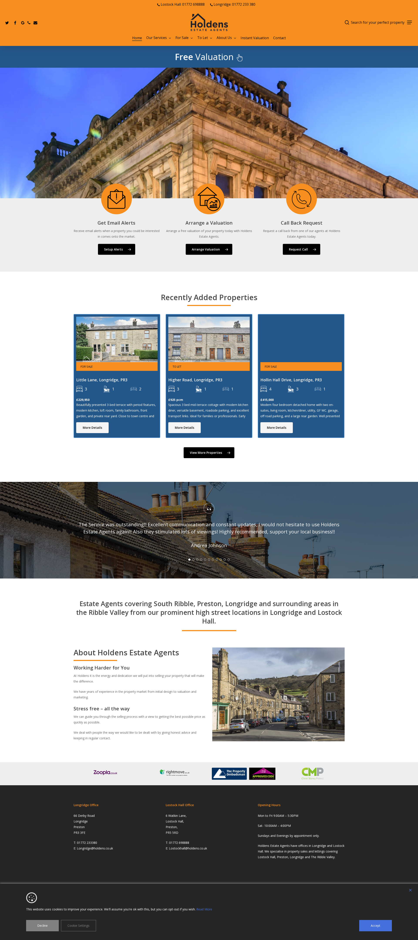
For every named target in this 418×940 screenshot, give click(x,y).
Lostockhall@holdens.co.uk (188, 848)
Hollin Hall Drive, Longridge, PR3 (291, 379)
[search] (347, 22)
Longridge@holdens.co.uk (95, 848)
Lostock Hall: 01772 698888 (182, 4)
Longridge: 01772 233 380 (234, 4)
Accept (375, 925)
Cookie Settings (78, 925)
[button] (409, 22)
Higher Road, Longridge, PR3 (195, 379)
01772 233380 (87, 843)
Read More (204, 909)
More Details (92, 427)
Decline (42, 925)
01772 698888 (179, 843)
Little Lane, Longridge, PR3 (101, 379)
